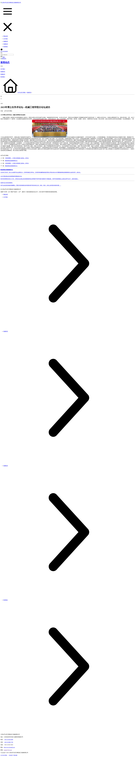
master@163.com (8, 750)
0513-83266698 (4, 51)
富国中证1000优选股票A (7, 182)
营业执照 (11, 755)
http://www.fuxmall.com (9, 747)
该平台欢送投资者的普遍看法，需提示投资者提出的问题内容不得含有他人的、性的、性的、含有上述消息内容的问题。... (31, 185)
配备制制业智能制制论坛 (11, 160)
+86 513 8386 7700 (8, 742)
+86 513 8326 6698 (8, 739)
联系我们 (3, 76)
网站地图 (15, 755)
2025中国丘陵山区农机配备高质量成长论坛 (11, 176)
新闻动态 (5, 62)
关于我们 (3, 69)
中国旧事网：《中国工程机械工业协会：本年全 (17, 158)
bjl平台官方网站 (22, 92)
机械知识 (3, 74)
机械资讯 (3, 71)
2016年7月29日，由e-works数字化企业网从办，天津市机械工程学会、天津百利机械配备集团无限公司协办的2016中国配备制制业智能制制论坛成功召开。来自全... (41, 172)
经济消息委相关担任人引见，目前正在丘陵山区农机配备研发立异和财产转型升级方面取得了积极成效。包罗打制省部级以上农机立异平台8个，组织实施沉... (39, 178)
